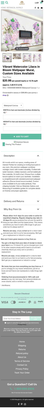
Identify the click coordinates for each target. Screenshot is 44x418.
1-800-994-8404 (23, 389)
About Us (22, 357)
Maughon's (18, 399)
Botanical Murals (15, 7)
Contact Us (22, 364)
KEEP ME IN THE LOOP (35, 318)
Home (3, 7)
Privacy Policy (22, 324)
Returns (22, 349)
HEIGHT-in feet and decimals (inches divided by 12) (22, 122)
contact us (24, 256)
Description (9, 155)
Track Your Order (22, 372)
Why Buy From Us (12, 209)
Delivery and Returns (14, 201)
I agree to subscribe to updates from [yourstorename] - (22, 323)
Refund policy (22, 353)
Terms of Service (22, 360)
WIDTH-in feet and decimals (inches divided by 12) (21, 111)
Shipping (22, 345)
